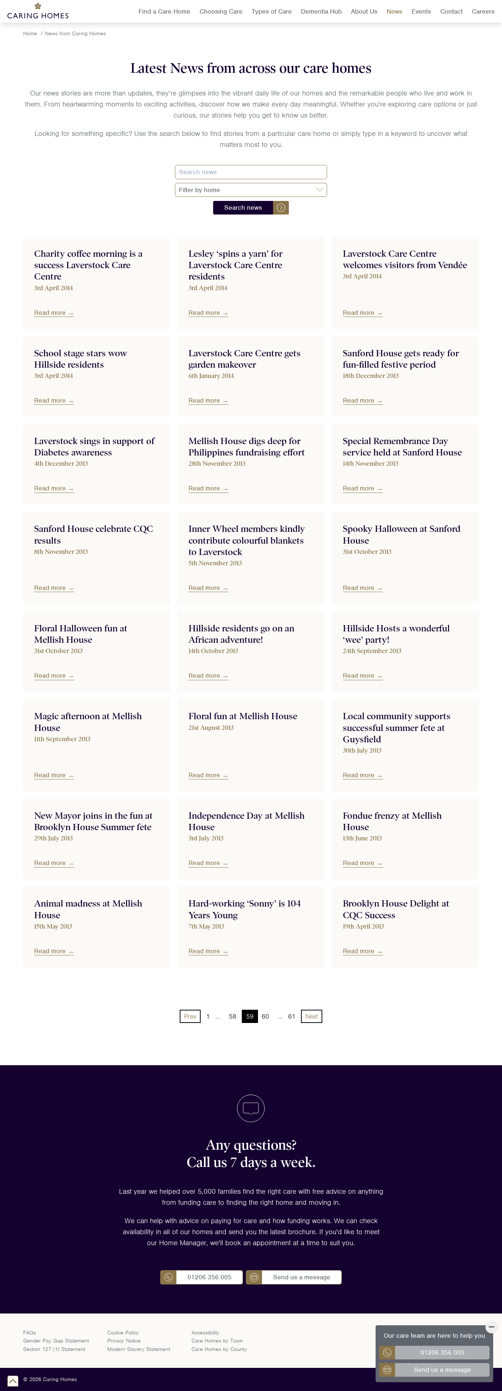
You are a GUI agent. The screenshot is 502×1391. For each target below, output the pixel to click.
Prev (190, 1016)
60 (265, 1016)
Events (421, 11)
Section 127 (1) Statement (54, 1349)
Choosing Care (221, 11)
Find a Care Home (164, 11)
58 (232, 1016)
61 (291, 1016)
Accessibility (205, 1332)
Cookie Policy (123, 1332)
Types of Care (272, 11)
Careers (483, 11)
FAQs (29, 1332)
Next (311, 1016)
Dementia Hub (321, 11)
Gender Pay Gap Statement (56, 1340)
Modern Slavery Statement (138, 1349)
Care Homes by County (219, 1349)
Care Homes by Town (217, 1340)
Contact (451, 11)
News (394, 11)
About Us (364, 11)
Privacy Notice (124, 1340)
